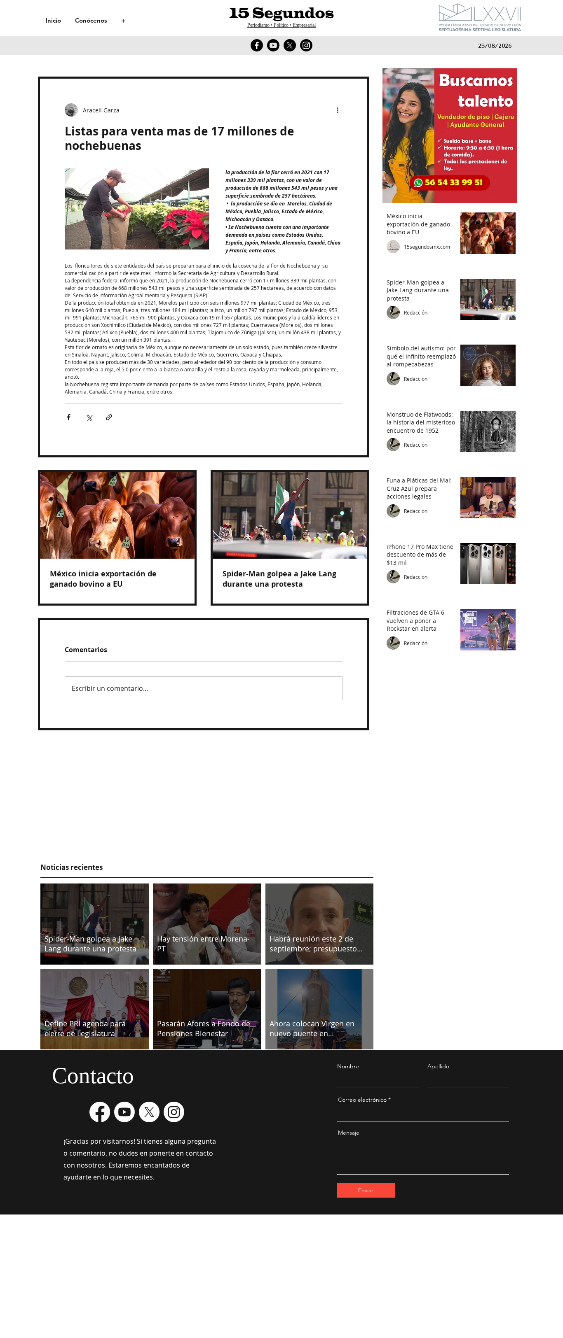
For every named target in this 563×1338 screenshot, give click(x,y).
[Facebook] (257, 45)
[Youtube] (273, 45)
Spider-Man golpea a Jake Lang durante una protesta (279, 579)
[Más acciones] (337, 110)
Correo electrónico (362, 1100)
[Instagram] (306, 45)
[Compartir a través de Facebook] (69, 417)
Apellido (438, 1066)
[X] (290, 45)
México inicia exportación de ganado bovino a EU (103, 579)
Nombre (348, 1066)
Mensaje (348, 1132)
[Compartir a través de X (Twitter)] (89, 417)
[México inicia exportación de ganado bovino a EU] (117, 515)
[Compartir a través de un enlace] (109, 417)
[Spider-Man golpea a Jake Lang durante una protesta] (290, 515)
